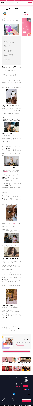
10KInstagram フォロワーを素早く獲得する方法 (8, 47)
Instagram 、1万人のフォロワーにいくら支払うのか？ (9, 42)
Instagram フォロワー (4, 398)
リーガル (13, 400)
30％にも (19, 18)
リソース (21, 2)
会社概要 (13, 399)
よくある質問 (5, 60)
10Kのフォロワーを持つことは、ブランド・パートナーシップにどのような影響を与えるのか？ (12, 63)
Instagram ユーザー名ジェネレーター (19, 382)
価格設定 (15, 2)
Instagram (16, 384)
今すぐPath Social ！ (25, 14)
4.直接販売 (6, 46)
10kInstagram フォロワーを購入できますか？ (8, 54)
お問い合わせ (13, 398)
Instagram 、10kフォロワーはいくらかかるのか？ (9, 55)
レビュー (19, 2)
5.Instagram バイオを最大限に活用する (8, 51)
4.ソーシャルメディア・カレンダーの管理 (8, 50)
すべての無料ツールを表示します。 (18, 386)
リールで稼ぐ (6, 41)
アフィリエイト (3, 402)
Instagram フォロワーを (6, 171)
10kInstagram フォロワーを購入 (15, 223)
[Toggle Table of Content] (18, 36)
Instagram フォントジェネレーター (19, 383)
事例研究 (17, 2)
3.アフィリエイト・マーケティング (8, 45)
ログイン (27, 2)
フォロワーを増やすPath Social (7, 59)
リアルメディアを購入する (7, 58)
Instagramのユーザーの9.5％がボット (5, 231)
